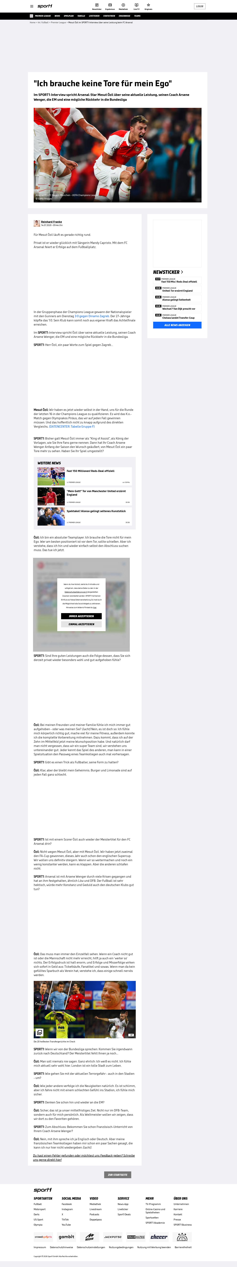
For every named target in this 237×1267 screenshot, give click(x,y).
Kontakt (178, 1214)
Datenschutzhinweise (61, 1247)
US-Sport (38, 1219)
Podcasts (94, 1214)
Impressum (40, 1247)
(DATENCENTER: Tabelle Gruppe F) (72, 426)
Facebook (67, 1204)
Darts (36, 1214)
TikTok (65, 1219)
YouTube (66, 1224)
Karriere (178, 1209)
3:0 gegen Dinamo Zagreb (92, 316)
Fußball (38, 1204)
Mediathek (95, 1204)
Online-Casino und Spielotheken (155, 1211)
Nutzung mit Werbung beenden (154, 1247)
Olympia (38, 1224)
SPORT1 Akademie (155, 1222)
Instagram (67, 1209)
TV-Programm (153, 1204)
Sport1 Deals (124, 1214)
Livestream (96, 1209)
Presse (177, 1219)
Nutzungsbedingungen (121, 1247)
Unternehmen (181, 1204)
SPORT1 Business (183, 1224)
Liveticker (123, 1209)
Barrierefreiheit (183, 1247)
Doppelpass (96, 1219)
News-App (123, 1204)
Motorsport (39, 1209)
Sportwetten (152, 1217)
